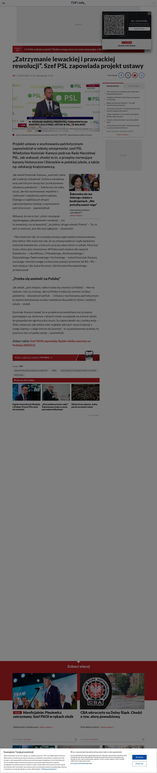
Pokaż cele (139, 764)
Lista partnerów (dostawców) (81, 763)
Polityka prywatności (49, 769)
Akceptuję (139, 757)
